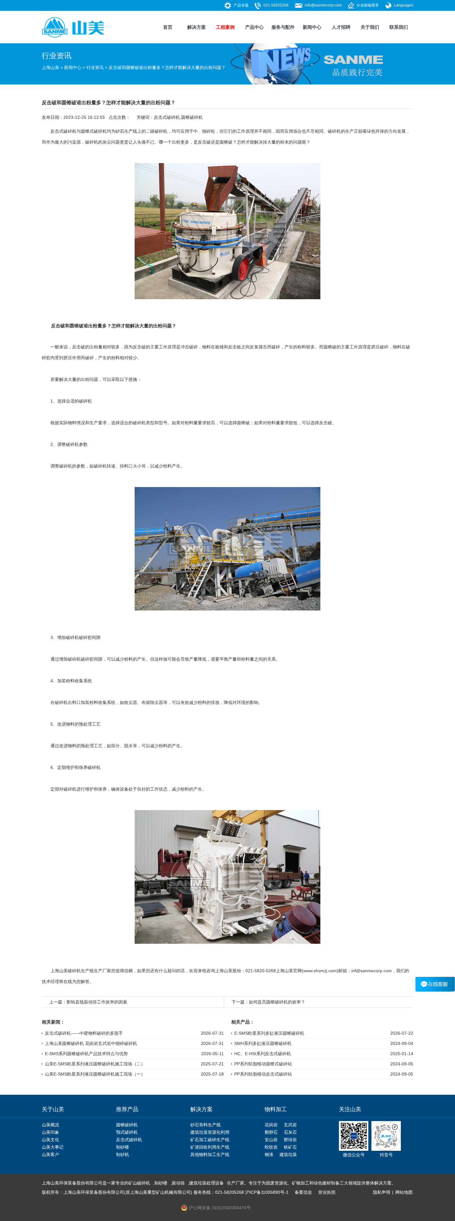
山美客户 (50, 1154)
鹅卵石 (271, 1132)
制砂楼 (122, 1147)
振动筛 (178, 1182)
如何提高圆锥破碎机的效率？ (277, 1001)
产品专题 (241, 5)
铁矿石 (290, 1147)
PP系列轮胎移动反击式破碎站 (263, 1074)
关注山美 (350, 1109)
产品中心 (254, 27)
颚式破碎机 (127, 1132)
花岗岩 (271, 1124)
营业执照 (327, 1192)
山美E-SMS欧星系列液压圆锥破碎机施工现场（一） (95, 1074)
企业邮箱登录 (368, 5)
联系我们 (398, 27)
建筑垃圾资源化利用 (209, 1132)
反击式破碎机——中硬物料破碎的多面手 (84, 1033)
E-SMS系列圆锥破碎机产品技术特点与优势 (86, 1053)
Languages (403, 5)
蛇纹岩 (271, 1147)
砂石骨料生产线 (205, 1124)
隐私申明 (381, 1192)
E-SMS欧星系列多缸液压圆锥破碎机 (269, 1033)
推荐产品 (127, 1109)
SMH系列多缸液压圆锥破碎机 (263, 1043)
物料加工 (276, 1109)
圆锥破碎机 (192, 117)
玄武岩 (290, 1124)
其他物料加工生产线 (209, 1154)
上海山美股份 (228, 970)
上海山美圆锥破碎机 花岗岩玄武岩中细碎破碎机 (91, 1043)
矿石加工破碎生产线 (209, 1139)
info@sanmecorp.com (323, 5)
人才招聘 (341, 27)
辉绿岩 (290, 1139)
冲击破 (186, 346)
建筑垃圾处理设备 (206, 1182)
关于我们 (370, 27)
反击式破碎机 (167, 117)
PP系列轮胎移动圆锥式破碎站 (263, 1063)
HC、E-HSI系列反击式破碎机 (262, 1053)
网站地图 (404, 1192)
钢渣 (269, 1154)
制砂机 (122, 1154)
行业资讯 (95, 67)
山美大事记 (52, 1147)
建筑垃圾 (288, 1154)
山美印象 (50, 1132)
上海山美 (50, 67)
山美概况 (50, 1124)
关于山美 (53, 1109)
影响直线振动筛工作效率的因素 (97, 1001)
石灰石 (290, 1132)
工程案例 (225, 27)
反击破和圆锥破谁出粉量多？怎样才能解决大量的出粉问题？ (167, 67)
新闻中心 (312, 27)
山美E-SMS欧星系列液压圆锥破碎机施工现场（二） (95, 1063)
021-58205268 (275, 5)
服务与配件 (283, 27)
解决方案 (196, 27)
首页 (167, 27)
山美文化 (50, 1139)
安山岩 (271, 1139)
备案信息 (303, 1192)
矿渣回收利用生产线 (209, 1147)
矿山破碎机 (139, 1182)
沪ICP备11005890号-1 (266, 1192)
